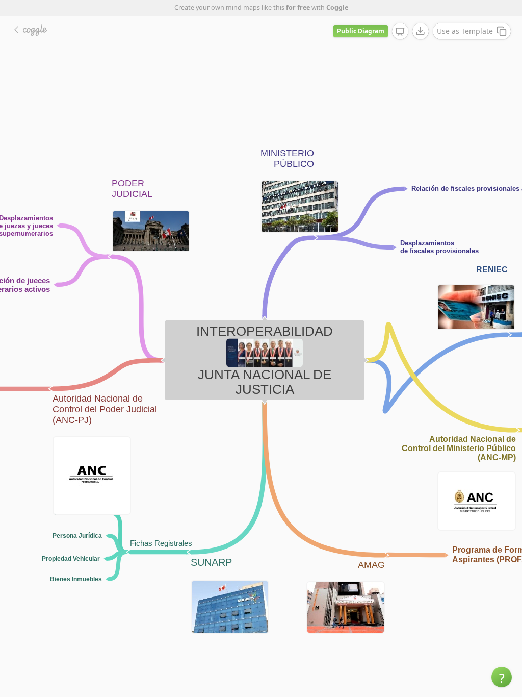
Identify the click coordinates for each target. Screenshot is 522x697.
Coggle (337, 7)
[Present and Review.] (400, 31)
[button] (501, 677)
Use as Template (465, 31)
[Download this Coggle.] (420, 31)
